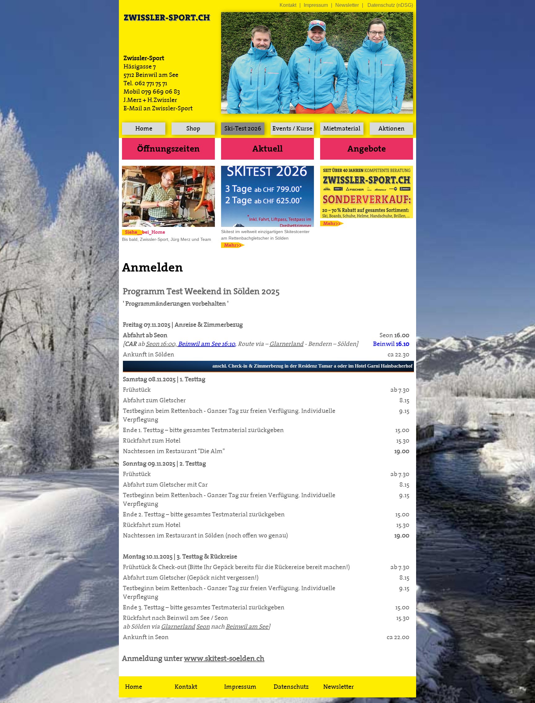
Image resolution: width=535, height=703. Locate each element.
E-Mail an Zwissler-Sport (158, 108)
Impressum (316, 5)
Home (143, 128)
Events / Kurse (292, 128)
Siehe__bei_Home (135, 232)
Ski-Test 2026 (242, 128)
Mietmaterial (341, 128)
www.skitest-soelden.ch (224, 658)
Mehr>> (232, 245)
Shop (193, 128)
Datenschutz (291, 687)
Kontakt (288, 5)
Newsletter (347, 5)
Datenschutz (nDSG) (390, 5)
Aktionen (391, 128)
